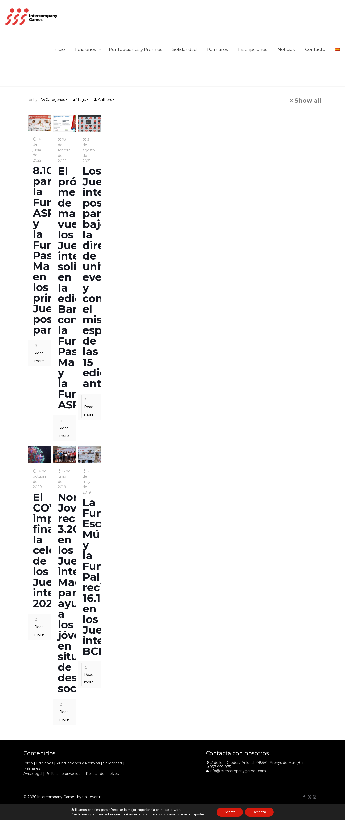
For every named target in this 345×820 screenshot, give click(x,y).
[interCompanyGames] (31, 16)
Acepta (229, 812)
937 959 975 (220, 767)
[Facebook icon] (304, 796)
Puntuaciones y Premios (78, 763)
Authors (105, 99)
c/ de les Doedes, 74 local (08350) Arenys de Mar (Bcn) (258, 762)
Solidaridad (112, 763)
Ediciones (44, 763)
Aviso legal (32, 773)
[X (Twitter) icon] (309, 796)
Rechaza (259, 812)
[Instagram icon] (315, 796)
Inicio (28, 763)
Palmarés (31, 768)
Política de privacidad (64, 773)
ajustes (199, 814)
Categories (55, 99)
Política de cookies (102, 773)
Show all (308, 101)
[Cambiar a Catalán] (337, 49)
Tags (81, 99)
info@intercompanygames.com (238, 771)
